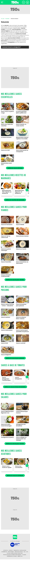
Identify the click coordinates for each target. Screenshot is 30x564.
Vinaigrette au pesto (7, 437)
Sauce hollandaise (6, 330)
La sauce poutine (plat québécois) (21, 112)
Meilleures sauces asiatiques (15, 475)
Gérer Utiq (19, 556)
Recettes (7, 18)
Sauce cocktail (20, 343)
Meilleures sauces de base (15, 168)
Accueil (2, 18)
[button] (26, 190)
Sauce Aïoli (4, 343)
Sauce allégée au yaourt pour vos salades (21, 439)
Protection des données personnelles (12, 554)
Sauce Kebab (20, 224)
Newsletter (16, 550)
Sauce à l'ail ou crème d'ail (5, 236)
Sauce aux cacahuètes (18, 466)
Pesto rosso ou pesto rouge (7, 112)
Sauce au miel (5, 150)
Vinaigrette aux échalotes (21, 425)
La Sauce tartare (6, 137)
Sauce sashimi (5, 317)
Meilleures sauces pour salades (15, 443)
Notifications (22, 550)
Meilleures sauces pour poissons (15, 358)
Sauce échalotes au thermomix (22, 262)
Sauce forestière (6, 262)
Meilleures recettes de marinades (15, 200)
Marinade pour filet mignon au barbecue (6, 192)
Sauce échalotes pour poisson (21, 305)
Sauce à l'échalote (6, 224)
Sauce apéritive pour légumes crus (7, 412)
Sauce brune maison (22, 236)
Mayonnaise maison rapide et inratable (22, 138)
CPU (27, 551)
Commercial (4, 551)
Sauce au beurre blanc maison (21, 318)
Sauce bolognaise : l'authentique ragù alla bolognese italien (6, 379)
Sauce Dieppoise (6, 354)
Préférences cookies (12, 556)
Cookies (24, 554)
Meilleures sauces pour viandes (15, 279)
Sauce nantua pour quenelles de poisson (22, 331)
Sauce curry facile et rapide (6, 466)
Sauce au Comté (21, 249)
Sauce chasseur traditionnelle (6, 275)
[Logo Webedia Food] (15, 544)
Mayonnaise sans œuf (6, 164)
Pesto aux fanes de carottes (7, 125)
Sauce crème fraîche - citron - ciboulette (7, 305)
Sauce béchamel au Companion (22, 151)
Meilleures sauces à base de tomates (15, 387)
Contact (11, 550)
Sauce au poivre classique (6, 249)
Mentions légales (19, 551)
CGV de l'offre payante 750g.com (14, 553)
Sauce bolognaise (18, 378)
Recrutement (11, 551)
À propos (5, 550)
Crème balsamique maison (22, 412)
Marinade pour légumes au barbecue (19, 192)
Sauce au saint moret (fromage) (6, 425)
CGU (24, 551)
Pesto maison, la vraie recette (21, 125)
